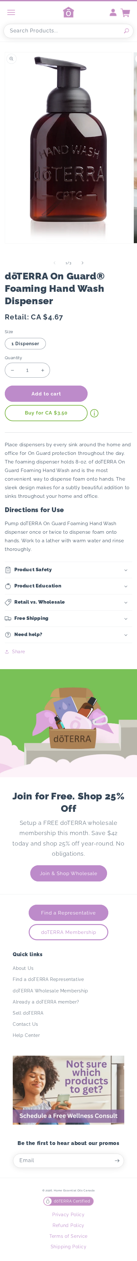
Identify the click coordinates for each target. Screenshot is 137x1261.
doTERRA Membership (68, 932)
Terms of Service (68, 1236)
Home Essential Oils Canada (74, 1190)
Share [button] (18, 651)
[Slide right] (83, 263)
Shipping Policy (69, 1246)
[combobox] (68, 31)
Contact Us (25, 1024)
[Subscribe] (117, 1160)
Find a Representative (68, 913)
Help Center (26, 1035)
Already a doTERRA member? (46, 1001)
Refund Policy (68, 1225)
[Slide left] (54, 263)
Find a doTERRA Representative (48, 979)
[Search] (126, 31)
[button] (68, 570)
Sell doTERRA (28, 1013)
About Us (23, 968)
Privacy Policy (68, 1214)
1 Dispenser (25, 343)
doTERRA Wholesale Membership (50, 990)
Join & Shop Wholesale (68, 873)
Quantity (13, 357)
